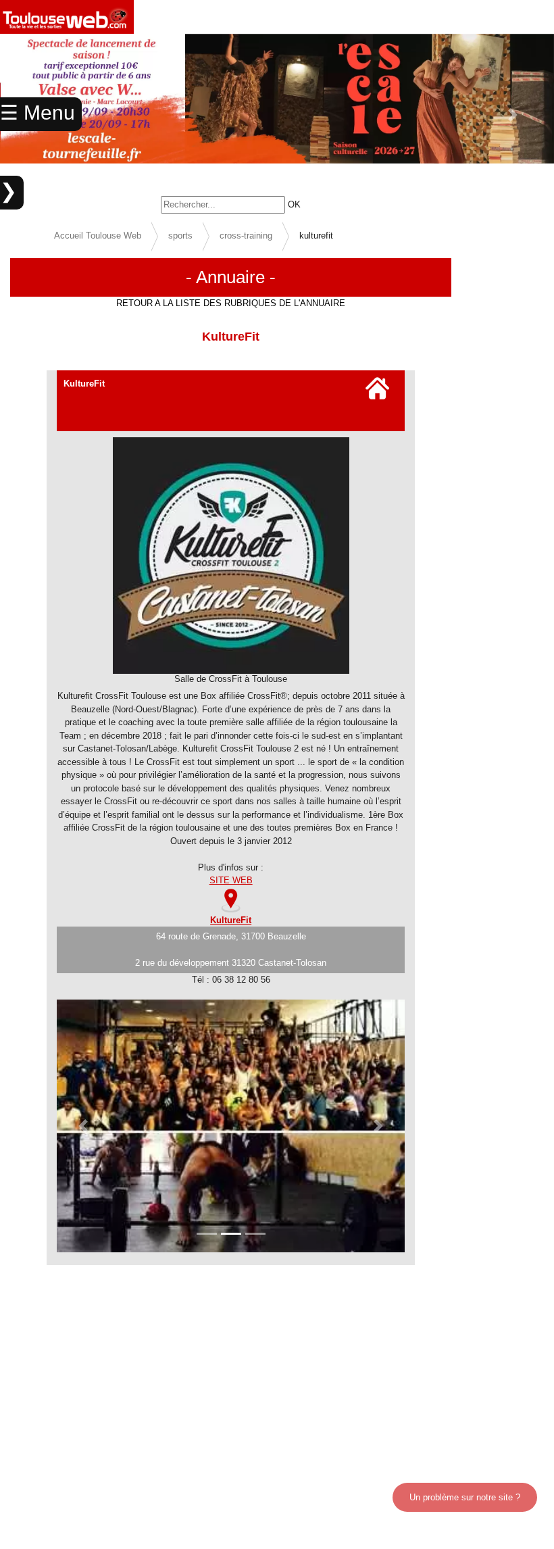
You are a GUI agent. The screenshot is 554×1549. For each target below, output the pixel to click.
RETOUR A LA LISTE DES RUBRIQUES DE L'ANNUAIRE (230, 303)
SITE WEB (231, 880)
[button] (512, 115)
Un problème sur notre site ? (464, 1497)
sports (180, 235)
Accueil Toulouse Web (97, 235)
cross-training (246, 235)
